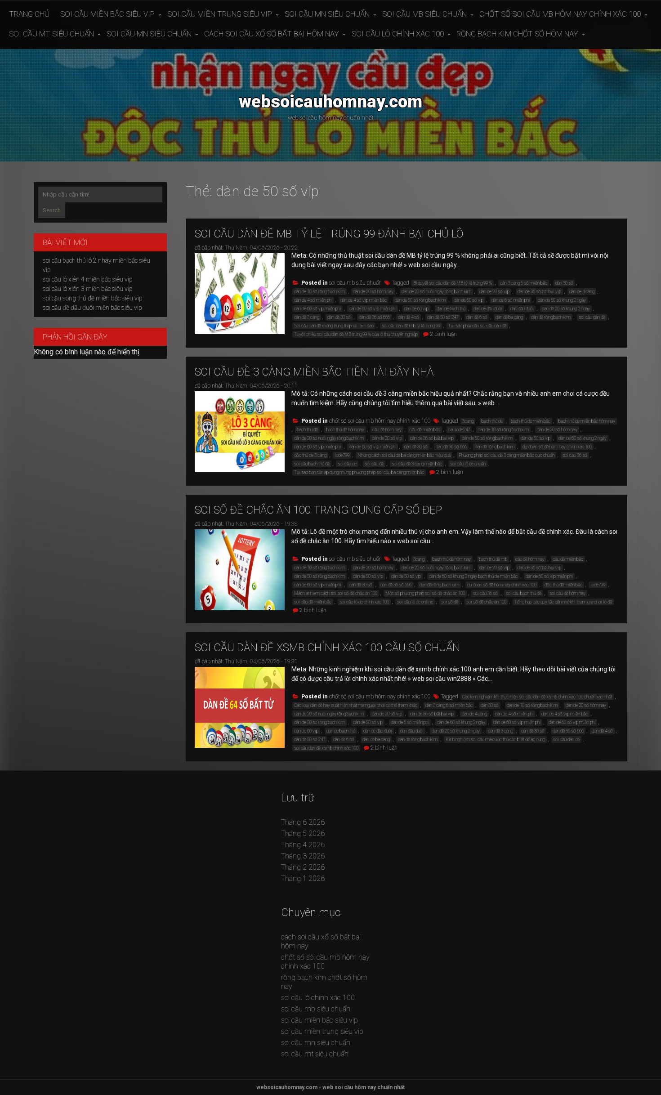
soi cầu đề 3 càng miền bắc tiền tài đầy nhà (314, 372)
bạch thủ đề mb (493, 559)
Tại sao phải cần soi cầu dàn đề (477, 325)
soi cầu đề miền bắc (312, 601)
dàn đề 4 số (408, 317)
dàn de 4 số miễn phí (313, 300)
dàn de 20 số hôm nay (373, 291)
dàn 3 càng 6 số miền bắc (523, 283)
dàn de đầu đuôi (487, 308)
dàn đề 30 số (339, 317)
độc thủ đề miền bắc (563, 584)
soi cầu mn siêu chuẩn (327, 13)
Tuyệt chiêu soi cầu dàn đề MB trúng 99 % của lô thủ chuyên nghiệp (356, 334)
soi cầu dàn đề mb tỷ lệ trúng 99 (411, 325)
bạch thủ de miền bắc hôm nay (586, 421)
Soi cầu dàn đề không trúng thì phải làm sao (334, 325)
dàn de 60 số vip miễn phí (372, 308)
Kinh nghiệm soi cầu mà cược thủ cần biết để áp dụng (495, 739)
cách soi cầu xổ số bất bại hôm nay (271, 33)
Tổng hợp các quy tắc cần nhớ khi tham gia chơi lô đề (563, 601)
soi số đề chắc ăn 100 (486, 601)
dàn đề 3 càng (306, 317)
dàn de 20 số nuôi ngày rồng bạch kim (436, 291)
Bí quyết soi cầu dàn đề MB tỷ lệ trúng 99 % (452, 283)
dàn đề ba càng (509, 317)
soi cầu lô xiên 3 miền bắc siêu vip (88, 288)
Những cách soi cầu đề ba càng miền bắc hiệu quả (404, 455)
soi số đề (449, 601)
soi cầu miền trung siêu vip (219, 13)
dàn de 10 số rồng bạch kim (319, 291)
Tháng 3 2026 (303, 856)
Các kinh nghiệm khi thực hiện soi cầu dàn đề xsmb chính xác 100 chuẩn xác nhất (537, 696)
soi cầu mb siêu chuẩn (424, 13)
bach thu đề (307, 429)
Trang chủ (29, 13)
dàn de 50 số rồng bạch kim (420, 300)
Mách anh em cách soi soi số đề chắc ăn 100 (335, 593)
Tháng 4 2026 (303, 844)
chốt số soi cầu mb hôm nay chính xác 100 (560, 13)
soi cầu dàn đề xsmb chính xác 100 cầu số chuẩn (327, 647)
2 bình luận (443, 334)
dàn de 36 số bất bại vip (539, 291)
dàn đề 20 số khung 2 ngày (566, 308)
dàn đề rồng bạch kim (551, 317)
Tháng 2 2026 (303, 867)
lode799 (342, 455)
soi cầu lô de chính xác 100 (364, 601)
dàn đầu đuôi (522, 308)
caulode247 (459, 429)
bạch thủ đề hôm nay (345, 429)
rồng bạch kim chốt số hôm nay (517, 33)
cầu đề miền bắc (425, 429)
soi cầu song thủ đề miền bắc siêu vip (93, 298)
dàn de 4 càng (581, 291)
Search (52, 210)
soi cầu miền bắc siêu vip (107, 13)
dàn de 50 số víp (468, 300)
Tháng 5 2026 (303, 833)
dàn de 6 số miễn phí (510, 300)
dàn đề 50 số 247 (442, 317)
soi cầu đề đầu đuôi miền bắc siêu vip (92, 307)
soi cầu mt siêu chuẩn (51, 33)
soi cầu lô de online (415, 601)
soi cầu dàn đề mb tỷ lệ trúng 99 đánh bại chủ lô (329, 234)
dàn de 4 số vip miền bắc (363, 300)
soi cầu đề (374, 463)
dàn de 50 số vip (368, 576)
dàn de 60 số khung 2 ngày (562, 300)
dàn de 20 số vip (494, 291)
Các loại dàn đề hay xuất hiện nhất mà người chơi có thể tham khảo (355, 705)
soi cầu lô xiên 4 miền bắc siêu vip (88, 279)
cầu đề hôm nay (387, 429)
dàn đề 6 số (476, 317)
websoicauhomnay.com (330, 101)
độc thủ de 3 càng (310, 455)
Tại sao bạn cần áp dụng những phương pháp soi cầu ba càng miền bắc (359, 472)
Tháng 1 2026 (303, 878)
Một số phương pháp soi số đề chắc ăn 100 (425, 593)
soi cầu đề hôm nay (567, 593)
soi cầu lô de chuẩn (468, 463)
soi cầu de (347, 463)
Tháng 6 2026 (303, 822)
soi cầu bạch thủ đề (312, 463)
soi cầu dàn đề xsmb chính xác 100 (326, 748)
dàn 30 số (564, 283)
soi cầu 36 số (575, 455)
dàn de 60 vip (416, 308)
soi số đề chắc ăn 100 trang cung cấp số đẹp (318, 510)
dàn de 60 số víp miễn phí (317, 308)
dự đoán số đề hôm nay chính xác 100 (557, 446)
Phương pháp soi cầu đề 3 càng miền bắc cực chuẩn (506, 455)
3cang (467, 421)
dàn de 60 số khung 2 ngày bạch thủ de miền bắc (473, 576)
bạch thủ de (492, 421)
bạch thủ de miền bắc (530, 421)
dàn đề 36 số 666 (374, 317)
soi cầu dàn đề (592, 317)
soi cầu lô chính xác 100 (398, 33)
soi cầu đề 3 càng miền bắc (417, 463)
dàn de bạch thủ (451, 308)
